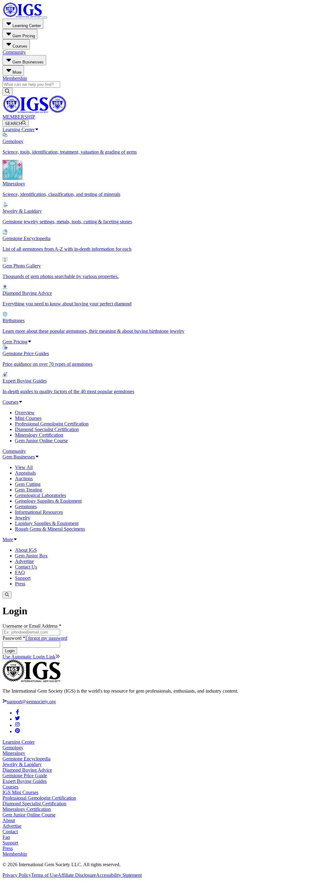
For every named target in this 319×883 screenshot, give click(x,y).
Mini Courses (28, 418)
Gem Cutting (27, 484)
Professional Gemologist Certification (51, 423)
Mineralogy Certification (39, 435)
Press (20, 583)
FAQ (20, 572)
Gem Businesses (18, 456)
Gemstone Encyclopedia (26, 758)
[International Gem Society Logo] (34, 111)
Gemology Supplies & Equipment (48, 501)
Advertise (24, 561)
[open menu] (44, 17)
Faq (6, 837)
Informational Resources (39, 512)
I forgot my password (46, 638)
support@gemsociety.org (31, 701)
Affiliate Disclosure (77, 875)
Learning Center (18, 129)
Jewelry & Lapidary (22, 764)
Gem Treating (28, 489)
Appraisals (25, 473)
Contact (10, 831)
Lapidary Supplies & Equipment (47, 523)
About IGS (26, 550)
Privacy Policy (16, 875)
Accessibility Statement (119, 875)
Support (23, 578)
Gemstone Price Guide (24, 775)
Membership (14, 78)
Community (14, 52)
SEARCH (13, 123)
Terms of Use (44, 875)
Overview (25, 412)
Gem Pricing (14, 341)
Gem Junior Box (31, 555)
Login (10, 650)
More (7, 539)
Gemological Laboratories (40, 495)
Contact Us (26, 566)
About (8, 820)
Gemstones (26, 506)
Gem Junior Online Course (41, 440)
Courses (10, 402)
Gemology (12, 747)
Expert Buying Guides (24, 781)
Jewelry (22, 517)
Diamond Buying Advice (27, 770)
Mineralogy (13, 753)
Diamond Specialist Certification (47, 429)
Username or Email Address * (31, 626)
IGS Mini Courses (20, 792)
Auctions (24, 478)
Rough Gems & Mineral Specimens (50, 529)
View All (24, 467)
